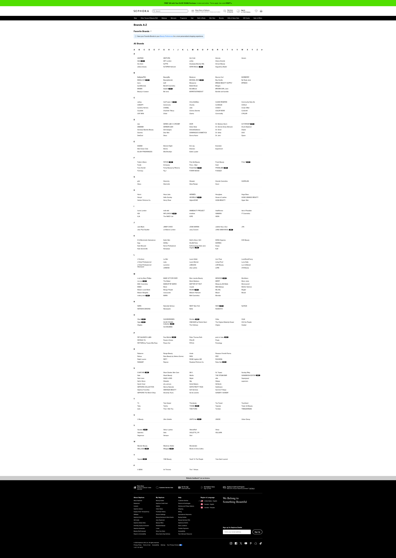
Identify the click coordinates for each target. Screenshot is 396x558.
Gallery (158, 506)
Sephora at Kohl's (183, 523)
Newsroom (137, 503)
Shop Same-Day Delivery (163, 534)
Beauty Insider (160, 500)
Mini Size (212, 18)
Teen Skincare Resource (185, 534)
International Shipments (185, 514)
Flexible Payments (183, 528)
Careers (136, 506)
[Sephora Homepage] (141, 11)
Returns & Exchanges (184, 503)
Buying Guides (182, 517)
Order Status (159, 509)
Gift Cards (246, 18)
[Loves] (256, 11)
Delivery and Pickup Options (186, 506)
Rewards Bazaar (160, 525)
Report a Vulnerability (140, 534)
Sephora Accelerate (139, 528)
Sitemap (163, 545)
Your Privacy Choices (173, 545)
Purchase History (161, 511)
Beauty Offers (159, 523)
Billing (180, 511)
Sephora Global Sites (140, 523)
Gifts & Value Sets (233, 18)
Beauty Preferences (166, 36)
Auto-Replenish (160, 520)
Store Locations (182, 525)
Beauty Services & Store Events (165, 517)
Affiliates (136, 514)
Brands (221, 18)
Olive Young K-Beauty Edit (149, 18)
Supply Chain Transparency (141, 511)
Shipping (180, 509)
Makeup (164, 18)
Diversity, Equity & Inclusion (141, 525)
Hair (192, 18)
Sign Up (257, 532)
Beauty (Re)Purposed (140, 531)
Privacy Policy (137, 545)
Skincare (173, 18)
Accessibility (181, 531)
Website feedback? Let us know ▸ (198, 478)
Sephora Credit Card (162, 503)
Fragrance (183, 18)
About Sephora (138, 500)
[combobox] (170, 11)
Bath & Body (201, 18)
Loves (157, 528)
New (135, 18)
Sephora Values (138, 509)
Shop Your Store (160, 531)
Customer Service (183, 500)
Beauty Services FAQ (184, 520)
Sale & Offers (257, 18)
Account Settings (160, 514)
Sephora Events (138, 517)
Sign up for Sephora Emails (232, 527)
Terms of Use (146, 545)
